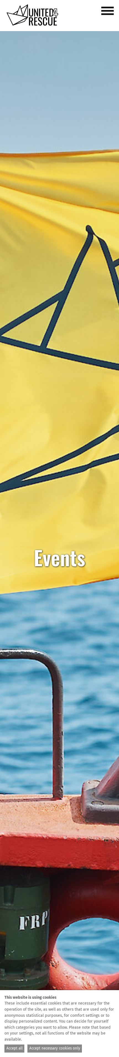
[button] (108, 14)
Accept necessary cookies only (54, 1048)
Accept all (14, 1048)
